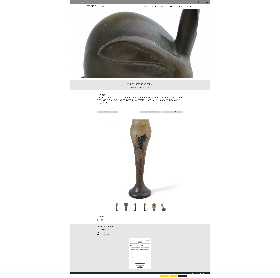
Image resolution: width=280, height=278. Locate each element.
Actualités (189, 6)
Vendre (171, 6)
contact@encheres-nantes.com (109, 236)
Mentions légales (202, 273)
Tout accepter (164, 276)
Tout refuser (173, 276)
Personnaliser (182, 276)
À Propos (154, 6)
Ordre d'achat (140, 269)
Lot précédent (152, 112)
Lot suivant (171, 112)
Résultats (180, 6)
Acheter (163, 6)
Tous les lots (108, 112)
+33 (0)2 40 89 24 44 (104, 232)
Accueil (145, 6)
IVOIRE (95, 6)
